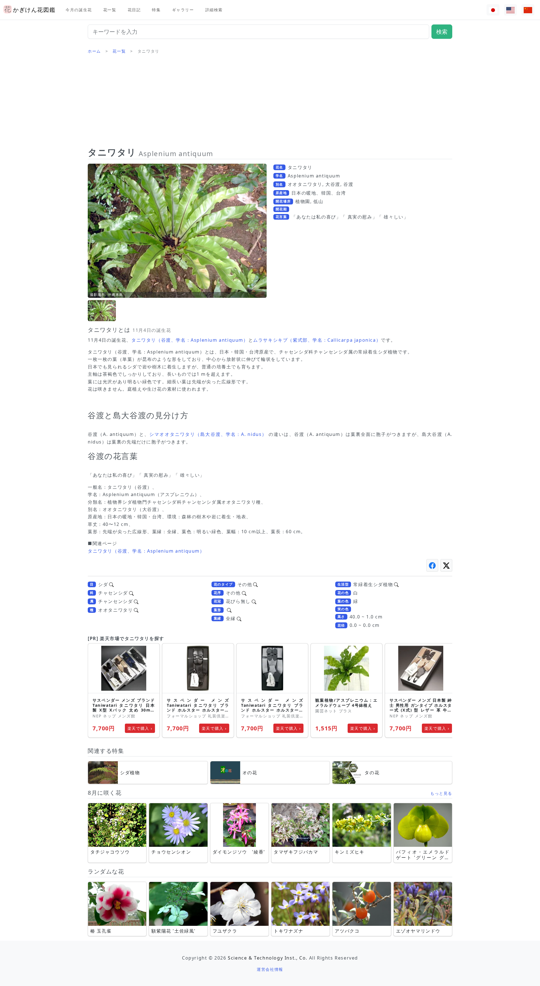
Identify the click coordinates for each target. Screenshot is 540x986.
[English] (510, 10)
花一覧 (109, 9)
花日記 (134, 9)
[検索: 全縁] (239, 618)
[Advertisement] (270, 102)
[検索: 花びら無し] (254, 601)
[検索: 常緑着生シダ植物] (396, 584)
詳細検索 (214, 9)
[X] (446, 565)
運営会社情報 (270, 969)
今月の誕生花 (79, 9)
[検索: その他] (255, 584)
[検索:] (229, 610)
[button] (102, 310)
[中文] (527, 10)
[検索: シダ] (111, 584)
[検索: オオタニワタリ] (136, 610)
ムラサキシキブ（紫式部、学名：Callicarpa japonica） (317, 340)
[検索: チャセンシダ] (131, 592)
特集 (156, 9)
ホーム (94, 51)
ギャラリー (183, 9)
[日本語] (493, 10)
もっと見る (441, 793)
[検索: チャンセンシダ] (136, 601)
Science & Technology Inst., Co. (267, 958)
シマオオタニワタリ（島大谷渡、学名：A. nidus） (208, 434)
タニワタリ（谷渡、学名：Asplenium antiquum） (189, 340)
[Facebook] (432, 565)
